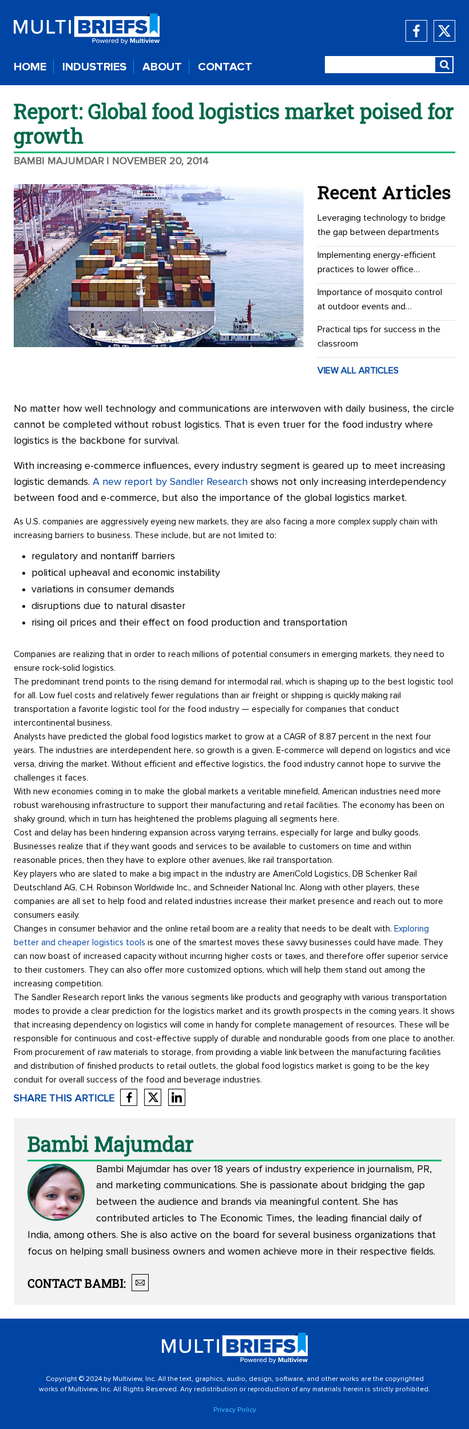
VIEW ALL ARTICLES (358, 370)
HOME (30, 67)
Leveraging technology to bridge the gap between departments (381, 225)
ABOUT (162, 67)
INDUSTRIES (94, 67)
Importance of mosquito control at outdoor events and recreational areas (379, 301)
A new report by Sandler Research (170, 482)
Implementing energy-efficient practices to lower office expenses (376, 263)
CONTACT (225, 67)
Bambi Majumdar (59, 161)
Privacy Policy (234, 1410)
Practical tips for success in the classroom (378, 336)
